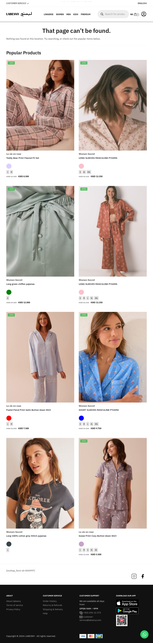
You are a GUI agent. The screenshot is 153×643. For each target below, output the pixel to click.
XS (96, 550)
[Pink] (81, 166)
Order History (50, 601)
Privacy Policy (13, 609)
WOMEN (60, 14)
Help (45, 613)
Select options (40, 182)
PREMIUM (85, 14)
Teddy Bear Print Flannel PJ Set (22, 158)
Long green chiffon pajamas (20, 284)
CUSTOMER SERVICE (16, 3)
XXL (88, 172)
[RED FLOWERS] (9, 418)
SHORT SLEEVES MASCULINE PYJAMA (99, 410)
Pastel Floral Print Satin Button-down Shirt (28, 410)
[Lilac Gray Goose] (81, 544)
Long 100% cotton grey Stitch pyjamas (26, 535)
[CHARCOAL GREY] (9, 544)
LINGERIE (48, 14)
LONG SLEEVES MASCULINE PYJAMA (98, 158)
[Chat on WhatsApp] (144, 634)
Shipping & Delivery (53, 609)
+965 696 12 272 (91, 612)
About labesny (13, 601)
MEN (68, 14)
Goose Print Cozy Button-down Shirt (98, 535)
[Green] (9, 292)
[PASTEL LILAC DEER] (9, 166)
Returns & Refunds (52, 605)
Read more (40, 560)
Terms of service (14, 605)
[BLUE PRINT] (81, 418)
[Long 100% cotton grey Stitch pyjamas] (40, 483)
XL (84, 172)
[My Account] (144, 13)
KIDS (75, 14)
